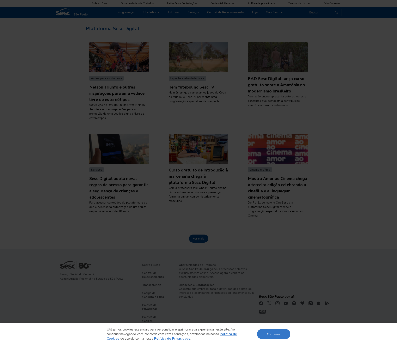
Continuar (273, 334)
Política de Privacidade (172, 338)
